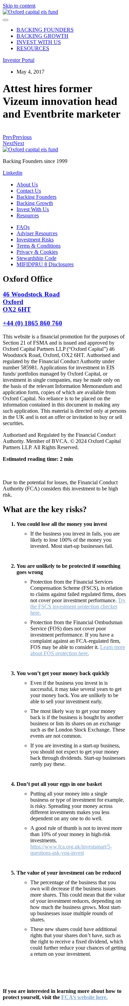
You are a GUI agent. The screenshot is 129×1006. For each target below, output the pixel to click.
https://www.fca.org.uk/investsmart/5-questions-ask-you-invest (71, 850)
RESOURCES (33, 48)
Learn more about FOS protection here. (77, 650)
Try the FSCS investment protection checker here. (78, 606)
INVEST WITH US (39, 42)
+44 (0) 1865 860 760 (32, 323)
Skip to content (19, 6)
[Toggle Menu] (5, 20)
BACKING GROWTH (42, 36)
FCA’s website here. (84, 997)
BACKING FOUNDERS (45, 30)
